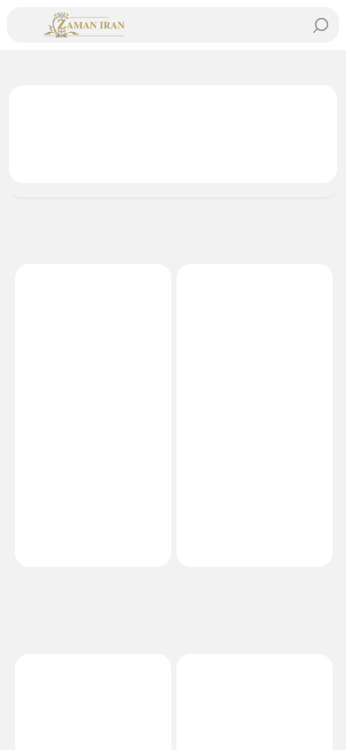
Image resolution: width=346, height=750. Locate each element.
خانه (313, 67)
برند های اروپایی (236, 67)
